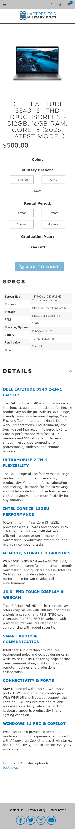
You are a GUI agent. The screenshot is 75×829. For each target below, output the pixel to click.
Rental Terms (57, 810)
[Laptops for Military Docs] (37, 15)
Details (18, 370)
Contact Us (16, 810)
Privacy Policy (36, 810)
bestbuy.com (12, 767)
